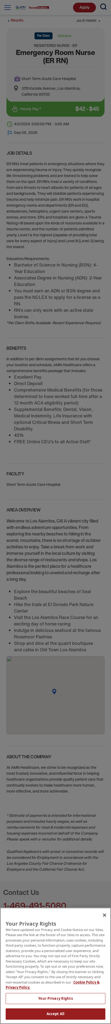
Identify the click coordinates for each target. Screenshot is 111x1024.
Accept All (55, 1013)
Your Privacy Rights (55, 998)
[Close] (104, 915)
